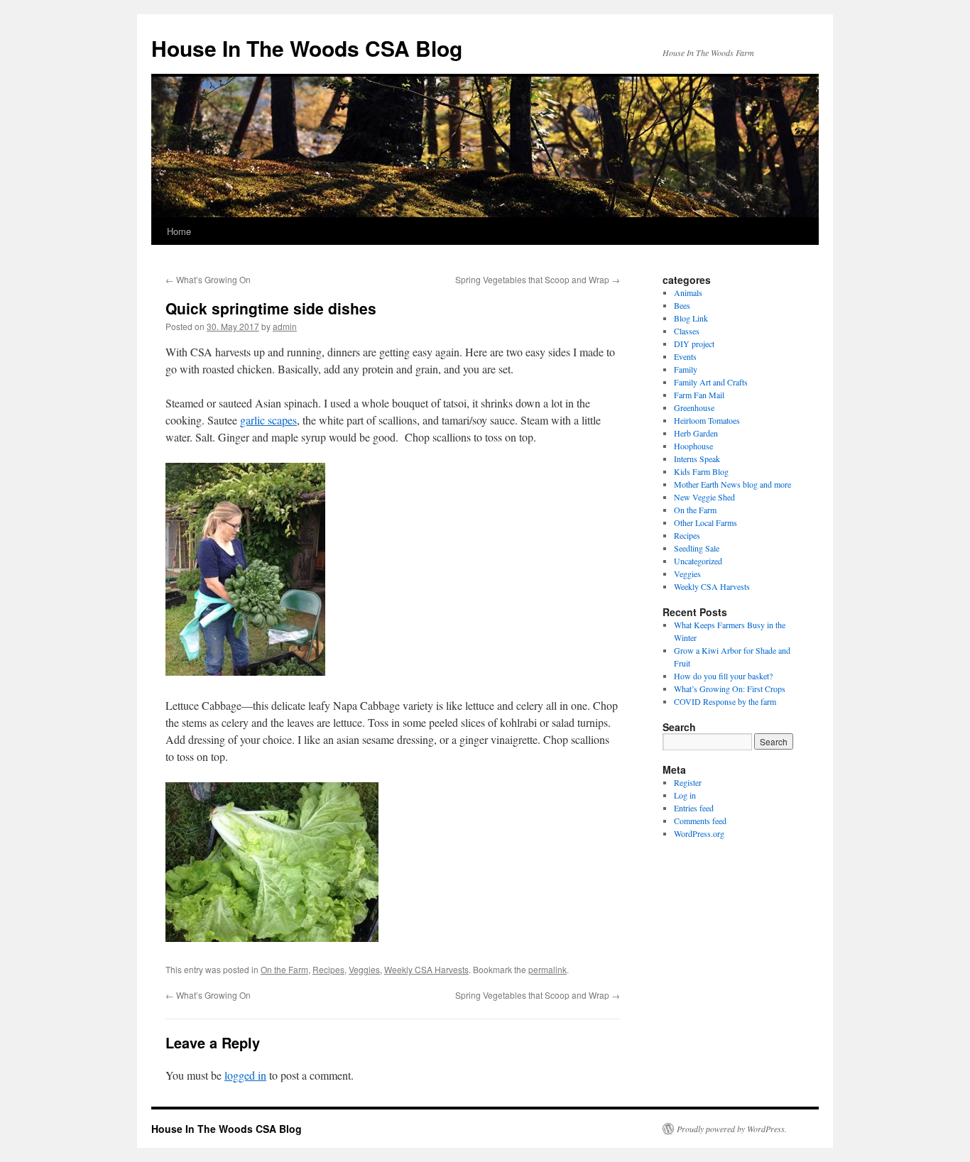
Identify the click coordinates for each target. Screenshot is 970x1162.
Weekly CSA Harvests (426, 969)
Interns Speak (697, 458)
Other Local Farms (705, 522)
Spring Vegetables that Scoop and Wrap (537, 279)
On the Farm (284, 969)
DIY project (694, 343)
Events (685, 356)
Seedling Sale (696, 548)
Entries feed (694, 807)
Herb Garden (696, 433)
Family (685, 369)
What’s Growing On (208, 279)
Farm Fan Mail (699, 394)
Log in (685, 795)
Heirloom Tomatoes (707, 420)
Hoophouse (693, 445)
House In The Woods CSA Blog (306, 48)
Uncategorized (698, 560)
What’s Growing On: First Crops (729, 688)
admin (285, 326)
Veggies (364, 969)
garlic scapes (268, 419)
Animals (688, 292)
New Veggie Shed (704, 497)
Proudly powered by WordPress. (732, 1128)
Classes (686, 330)
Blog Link (691, 318)
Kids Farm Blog (701, 471)
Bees (682, 305)
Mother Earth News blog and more (732, 484)
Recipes (328, 969)
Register (688, 782)
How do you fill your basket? (723, 675)
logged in (245, 1075)
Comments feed (700, 820)
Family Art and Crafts (711, 382)
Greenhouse (694, 407)
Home (179, 231)
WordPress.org (699, 833)
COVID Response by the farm (725, 701)
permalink (547, 969)
